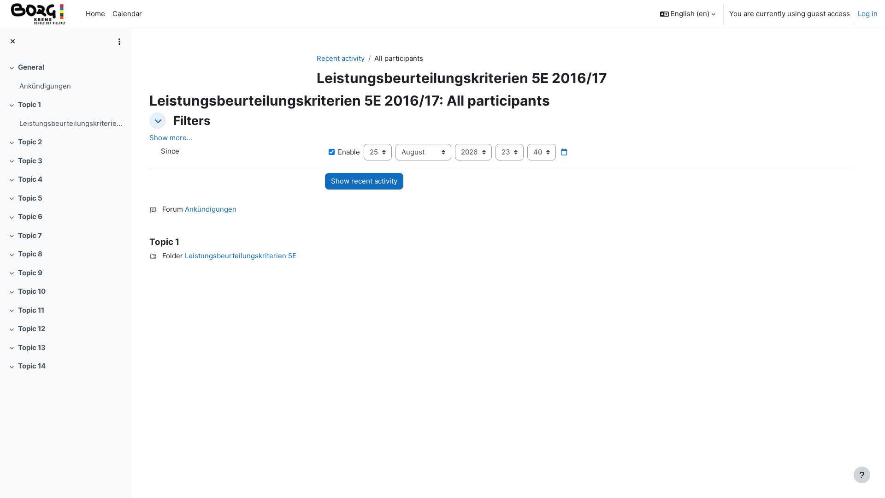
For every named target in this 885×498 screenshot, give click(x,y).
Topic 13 (32, 347)
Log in (868, 13)
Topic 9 (30, 272)
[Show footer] (862, 475)
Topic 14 (32, 366)
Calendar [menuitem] (127, 13)
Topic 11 (31, 310)
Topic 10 (32, 291)
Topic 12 (31, 328)
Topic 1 (29, 104)
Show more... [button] (170, 137)
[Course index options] (119, 41)
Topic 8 (30, 253)
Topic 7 (30, 235)
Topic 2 (30, 141)
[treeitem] (65, 76)
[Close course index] (12, 41)
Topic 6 (30, 216)
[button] (687, 14)
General (31, 67)
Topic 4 (30, 179)
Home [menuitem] (95, 13)
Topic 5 (30, 198)
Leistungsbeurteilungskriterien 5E (71, 123)
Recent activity (341, 58)
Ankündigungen (45, 86)
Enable (349, 152)
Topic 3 (30, 160)
